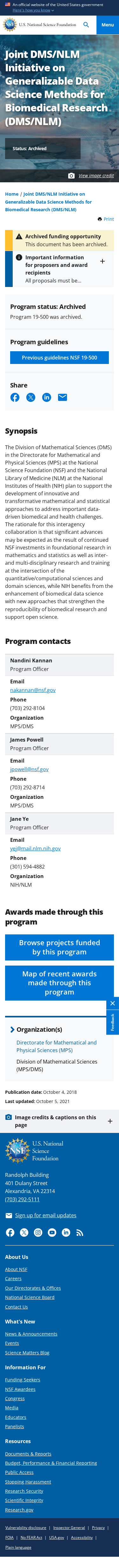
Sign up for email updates (45, 1215)
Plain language (18, 1547)
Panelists (14, 1426)
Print (109, 219)
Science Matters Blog (27, 1353)
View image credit (96, 175)
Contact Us (16, 1307)
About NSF (16, 1269)
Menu (108, 25)
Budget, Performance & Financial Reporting (51, 1463)
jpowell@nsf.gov (29, 769)
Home (11, 194)
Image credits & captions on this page (55, 1121)
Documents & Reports (28, 1454)
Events (12, 1343)
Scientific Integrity (24, 1500)
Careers (13, 1278)
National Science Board (30, 1297)
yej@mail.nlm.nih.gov (35, 848)
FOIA (9, 1537)
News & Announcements (31, 1334)
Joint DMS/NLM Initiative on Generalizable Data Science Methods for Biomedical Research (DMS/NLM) (48, 201)
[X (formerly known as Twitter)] (24, 1232)
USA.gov (56, 1537)
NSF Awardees (20, 1389)
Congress (15, 1398)
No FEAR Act (31, 1537)
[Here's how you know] (59, 8)
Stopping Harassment (28, 1482)
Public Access (19, 1472)
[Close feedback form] (112, 1003)
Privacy (98, 1527)
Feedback (112, 1022)
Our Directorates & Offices (33, 1288)
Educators (15, 1417)
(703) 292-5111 (22, 1199)
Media (11, 1408)
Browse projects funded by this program (59, 947)
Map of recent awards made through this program (59, 983)
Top (107, 1068)
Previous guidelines (59, 357)
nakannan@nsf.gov (33, 690)
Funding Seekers (22, 1380)
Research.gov (19, 1510)
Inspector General (69, 1527)
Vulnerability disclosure (25, 1527)
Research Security (24, 1491)
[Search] (86, 25)
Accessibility (82, 1537)
